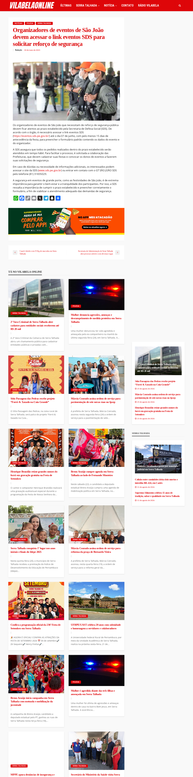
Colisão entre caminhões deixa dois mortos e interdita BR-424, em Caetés (156, 481)
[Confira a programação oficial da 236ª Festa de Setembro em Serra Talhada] (36, 601)
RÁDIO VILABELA (148, 5)
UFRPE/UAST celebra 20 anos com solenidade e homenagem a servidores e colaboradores (96, 626)
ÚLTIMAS (65, 5)
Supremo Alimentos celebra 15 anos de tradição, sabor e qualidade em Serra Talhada (157, 494)
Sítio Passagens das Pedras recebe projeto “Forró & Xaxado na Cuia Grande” (33, 400)
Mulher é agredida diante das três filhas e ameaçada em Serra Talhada (93, 692)
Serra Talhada (44, 23)
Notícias (18, 23)
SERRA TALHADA (86, 5)
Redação (18, 50)
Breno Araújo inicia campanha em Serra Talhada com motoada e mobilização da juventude (32, 701)
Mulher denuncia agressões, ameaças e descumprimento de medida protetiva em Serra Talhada (96, 318)
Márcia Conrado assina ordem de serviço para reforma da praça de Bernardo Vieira (95, 550)
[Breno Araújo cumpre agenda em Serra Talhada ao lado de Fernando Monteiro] (96, 448)
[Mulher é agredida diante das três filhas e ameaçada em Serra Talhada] (96, 670)
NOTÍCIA (109, 5)
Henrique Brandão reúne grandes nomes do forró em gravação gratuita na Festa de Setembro (34, 475)
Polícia (30, 23)
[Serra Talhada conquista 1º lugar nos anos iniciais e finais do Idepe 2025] (36, 524)
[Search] (179, 5)
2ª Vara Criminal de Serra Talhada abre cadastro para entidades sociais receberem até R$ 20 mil (35, 325)
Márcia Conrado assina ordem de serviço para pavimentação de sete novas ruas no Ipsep (95, 400)
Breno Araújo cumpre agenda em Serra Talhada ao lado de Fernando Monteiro (92, 473)
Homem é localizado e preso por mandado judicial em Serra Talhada (157, 468)
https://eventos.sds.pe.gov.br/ (31, 136)
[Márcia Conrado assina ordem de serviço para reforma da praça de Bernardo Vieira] (96, 524)
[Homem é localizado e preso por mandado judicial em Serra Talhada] (158, 459)
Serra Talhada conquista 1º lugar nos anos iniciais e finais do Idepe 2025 (33, 550)
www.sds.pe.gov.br (50, 170)
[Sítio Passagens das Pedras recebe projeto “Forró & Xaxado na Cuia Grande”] (36, 375)
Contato (127, 5)
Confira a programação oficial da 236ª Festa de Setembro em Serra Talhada (35, 626)
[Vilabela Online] (32, 5)
